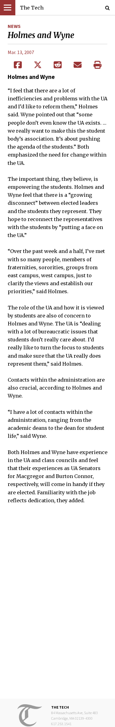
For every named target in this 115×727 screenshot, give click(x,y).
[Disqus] (57, 605)
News (14, 26)
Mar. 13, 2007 (21, 52)
